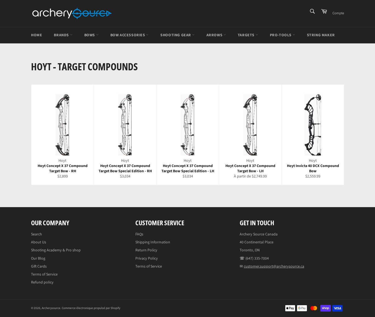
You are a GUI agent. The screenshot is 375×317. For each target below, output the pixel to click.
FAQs (139, 234)
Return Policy (146, 250)
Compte (338, 13)
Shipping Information (152, 242)
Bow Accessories (128, 35)
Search (36, 234)
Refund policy (42, 282)
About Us (38, 242)
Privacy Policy (146, 258)
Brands (62, 35)
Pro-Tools (281, 35)
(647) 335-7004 (257, 258)
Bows (90, 35)
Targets (247, 35)
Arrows (214, 35)
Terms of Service (44, 274)
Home (36, 35)
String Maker (321, 35)
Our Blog (38, 258)
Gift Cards (39, 266)
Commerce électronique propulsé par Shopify (91, 308)
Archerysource (51, 308)
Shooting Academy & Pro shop (56, 250)
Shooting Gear (176, 35)
